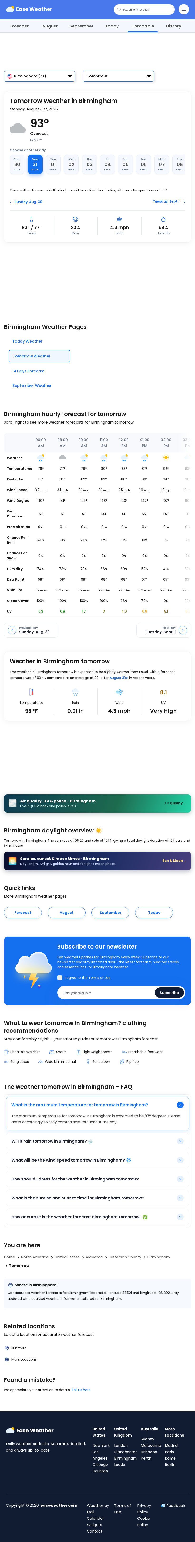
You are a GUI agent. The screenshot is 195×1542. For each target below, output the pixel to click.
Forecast (19, 26)
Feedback (175, 1505)
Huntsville (19, 1348)
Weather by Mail (98, 1509)
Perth (146, 1458)
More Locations (24, 1359)
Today (112, 26)
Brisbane (149, 1452)
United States (99, 1432)
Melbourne (151, 1445)
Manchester (125, 1452)
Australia (149, 1429)
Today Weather (27, 341)
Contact (94, 1531)
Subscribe (169, 992)
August (50, 26)
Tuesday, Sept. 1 (166, 201)
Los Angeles (100, 1455)
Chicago (100, 1464)
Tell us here (81, 1390)
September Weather (32, 385)
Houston (100, 1471)
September (81, 26)
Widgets (94, 1525)
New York (101, 1445)
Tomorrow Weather (31, 356)
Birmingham (125, 1458)
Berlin (170, 1464)
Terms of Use (99, 977)
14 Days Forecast (28, 371)
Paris (169, 1452)
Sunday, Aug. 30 (28, 201)
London (121, 1445)
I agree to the (88, 977)
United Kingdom (123, 1432)
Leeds (119, 1464)
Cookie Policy (143, 1522)
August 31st (119, 677)
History (173, 26)
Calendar (95, 1518)
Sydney (147, 1439)
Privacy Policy (144, 1509)
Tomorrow (143, 26)
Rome (170, 1458)
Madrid (171, 1445)
